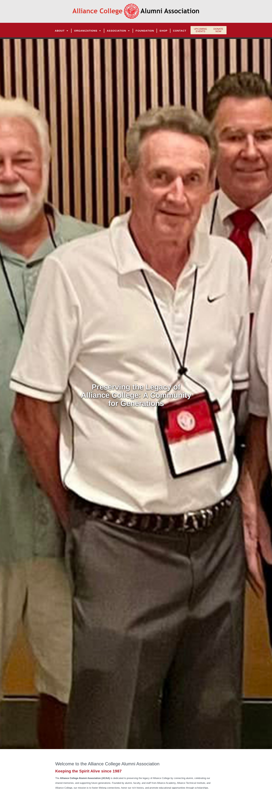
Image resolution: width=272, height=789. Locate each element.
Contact (179, 30)
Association (116, 30)
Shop (163, 30)
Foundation (145, 30)
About (60, 30)
